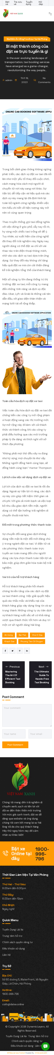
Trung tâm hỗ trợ (12, 936)
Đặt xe (7, 3)
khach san (9, 641)
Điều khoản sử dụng (13, 948)
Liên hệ (6, 954)
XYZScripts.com (41, 1053)
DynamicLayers (36, 1026)
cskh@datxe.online (13, 1004)
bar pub (22, 635)
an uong (8, 635)
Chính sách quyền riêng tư (17, 942)
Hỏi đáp (41, 3)
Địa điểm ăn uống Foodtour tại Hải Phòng (27, 39)
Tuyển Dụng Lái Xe (12, 929)
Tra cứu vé (18, 3)
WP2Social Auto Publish (16, 1053)
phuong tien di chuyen (32, 641)
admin (8, 80)
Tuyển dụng (29, 3)
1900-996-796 (42, 854)
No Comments (44, 80)
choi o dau (37, 635)
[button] (45, 1046)
